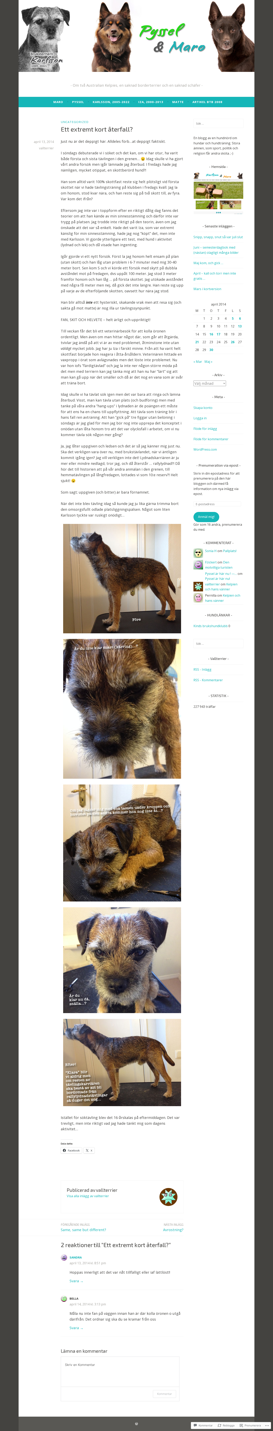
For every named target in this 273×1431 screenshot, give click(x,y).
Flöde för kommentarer (210, 439)
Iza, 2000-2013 (150, 102)
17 (218, 334)
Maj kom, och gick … (208, 263)
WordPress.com (205, 449)
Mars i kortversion (207, 289)
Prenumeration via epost (218, 465)
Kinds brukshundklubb (210, 626)
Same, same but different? (83, 1227)
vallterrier (46, 148)
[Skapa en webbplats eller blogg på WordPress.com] (136, 1424)
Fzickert (211, 562)
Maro (58, 102)
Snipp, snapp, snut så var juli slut (218, 237)
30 (211, 350)
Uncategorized (75, 122)
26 (232, 342)
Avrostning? (173, 1227)
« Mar (197, 361)
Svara (74, 1280)
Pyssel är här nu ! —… (221, 573)
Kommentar (164, 1393)
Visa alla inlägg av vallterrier (88, 1196)
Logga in (200, 418)
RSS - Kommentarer (208, 680)
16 (211, 334)
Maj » (208, 361)
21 (197, 342)
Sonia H (211, 551)
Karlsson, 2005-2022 (111, 102)
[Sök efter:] (218, 123)
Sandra (76, 1257)
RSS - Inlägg (202, 669)
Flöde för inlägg (205, 428)
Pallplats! (229, 551)
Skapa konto (202, 408)
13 (240, 326)
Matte (178, 102)
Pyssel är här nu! (217, 578)
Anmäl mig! (206, 517)
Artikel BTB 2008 (207, 102)
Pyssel (78, 102)
